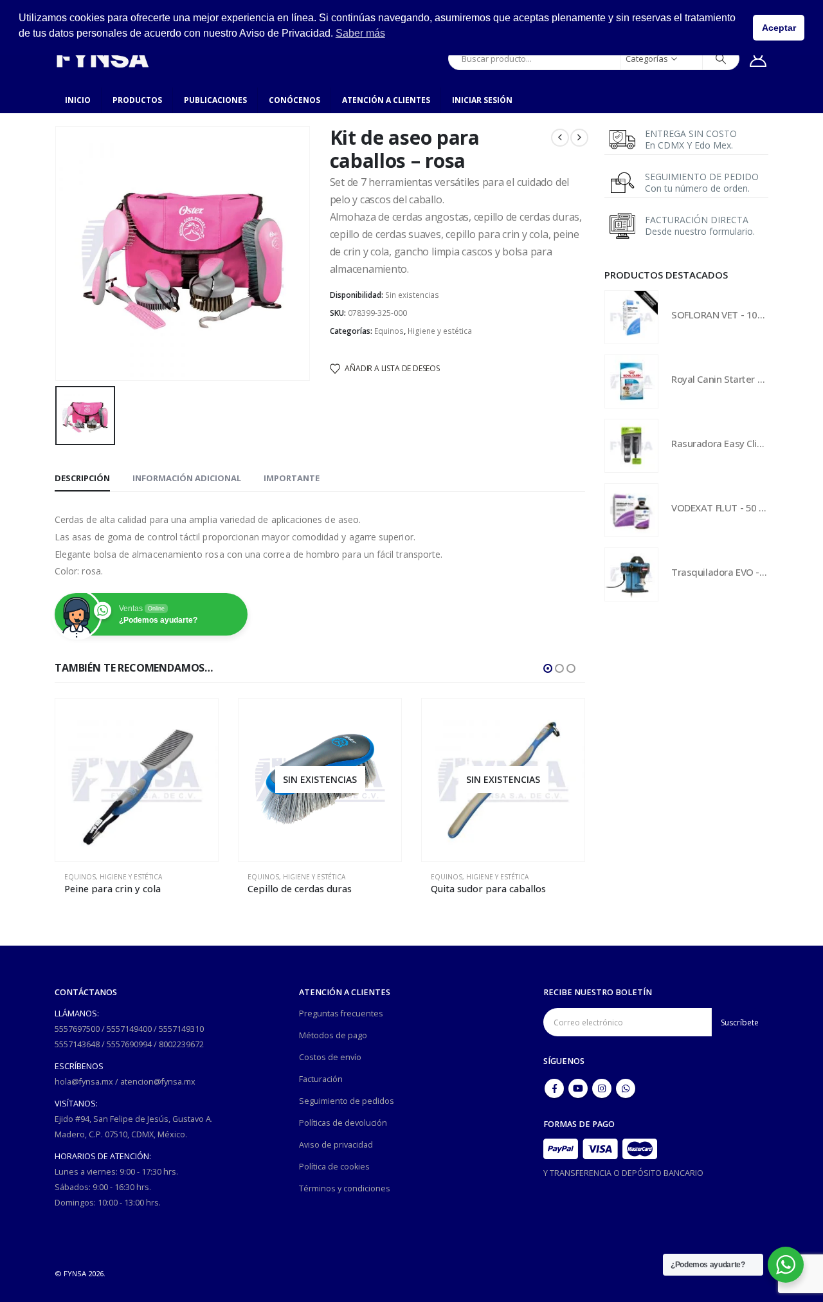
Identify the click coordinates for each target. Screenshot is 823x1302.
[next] (579, 138)
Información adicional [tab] (186, 478)
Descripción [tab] (82, 478)
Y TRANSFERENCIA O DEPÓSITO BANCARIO (623, 1173)
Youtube (578, 1088)
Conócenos (294, 100)
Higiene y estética (440, 331)
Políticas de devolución (343, 1122)
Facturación (321, 1079)
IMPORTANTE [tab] (292, 478)
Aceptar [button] (779, 28)
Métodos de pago (333, 1035)
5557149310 (181, 1028)
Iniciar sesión (482, 100)
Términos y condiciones (344, 1188)
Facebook (554, 1088)
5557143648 (77, 1044)
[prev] (560, 138)
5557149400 (129, 1028)
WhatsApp (625, 1088)
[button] (548, 668)
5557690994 (129, 1044)
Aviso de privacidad (336, 1144)
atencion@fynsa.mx (157, 1081)
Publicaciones (215, 100)
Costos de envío (330, 1057)
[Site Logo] (102, 58)
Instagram (601, 1088)
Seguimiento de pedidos (346, 1101)
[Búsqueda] (721, 58)
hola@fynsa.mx (84, 1081)
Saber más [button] (360, 33)
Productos (137, 100)
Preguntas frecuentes (341, 1013)
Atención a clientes (386, 100)
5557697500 (77, 1028)
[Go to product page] (136, 780)
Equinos (389, 331)
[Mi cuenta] (758, 58)
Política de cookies (334, 1166)
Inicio (78, 100)
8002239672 (181, 1044)
